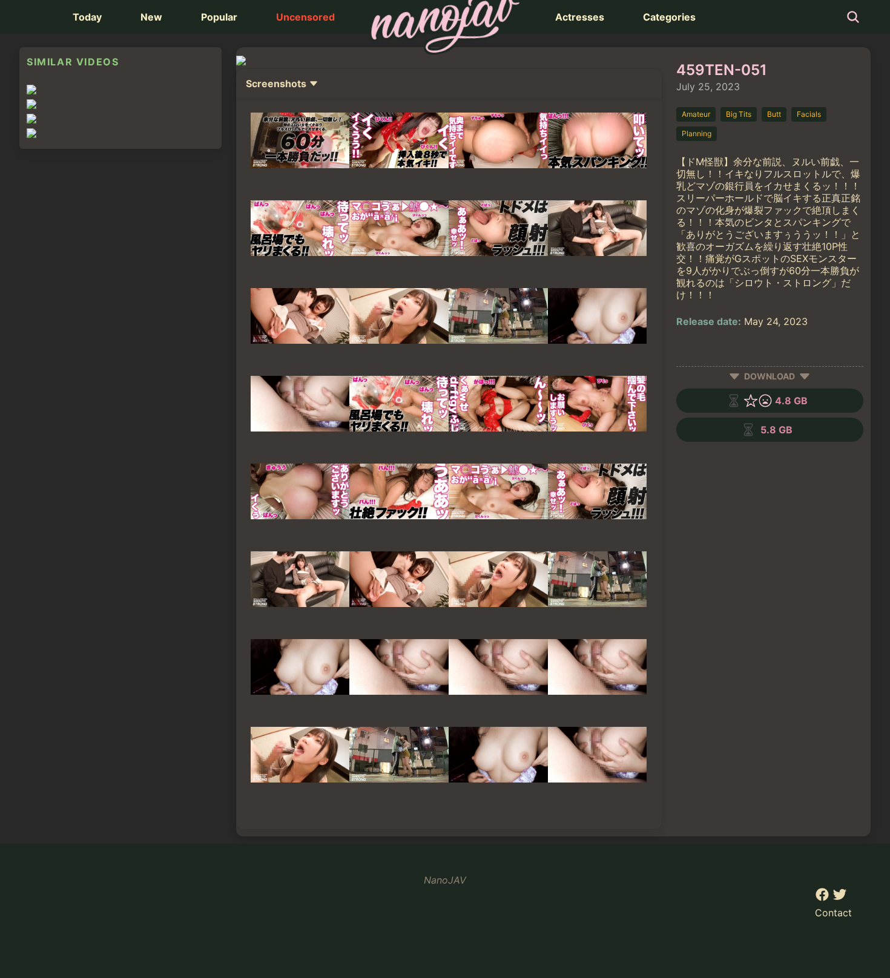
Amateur (696, 114)
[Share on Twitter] (839, 898)
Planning (696, 133)
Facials (809, 114)
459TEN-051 (721, 70)
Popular (219, 17)
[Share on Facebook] (823, 898)
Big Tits (738, 114)
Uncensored (305, 17)
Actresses (579, 17)
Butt (774, 114)
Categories (669, 17)
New (151, 17)
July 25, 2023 (708, 86)
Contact (833, 913)
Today (87, 17)
